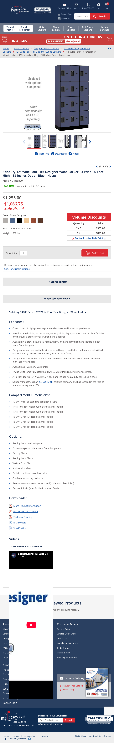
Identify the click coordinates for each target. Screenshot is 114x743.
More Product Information (27, 505)
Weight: (7, 233)
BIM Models (19, 522)
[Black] (19, 220)
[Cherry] (33, 220)
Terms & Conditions (10, 736)
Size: (5, 228)
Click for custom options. (17, 268)
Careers (6, 633)
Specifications (20, 528)
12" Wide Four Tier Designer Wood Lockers (38, 51)
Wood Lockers (21, 48)
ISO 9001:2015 (46, 381)
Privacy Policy (29, 736)
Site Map (44, 736)
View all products (109, 39)
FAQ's (5, 647)
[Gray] (5, 220)
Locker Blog (10, 703)
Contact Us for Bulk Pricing (90, 238)
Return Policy (63, 652)
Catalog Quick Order (66, 633)
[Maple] (26, 220)
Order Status (63, 647)
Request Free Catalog (72, 685)
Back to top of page (5, 39)
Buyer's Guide (63, 629)
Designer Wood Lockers (46, 48)
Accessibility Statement (17, 738)
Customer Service (67, 624)
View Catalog (68, 689)
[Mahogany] (40, 220)
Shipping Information (67, 657)
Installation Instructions (25, 511)
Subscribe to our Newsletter (52, 715)
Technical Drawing (23, 517)
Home (6, 48)
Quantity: (12, 253)
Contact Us (62, 638)
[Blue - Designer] (12, 220)
